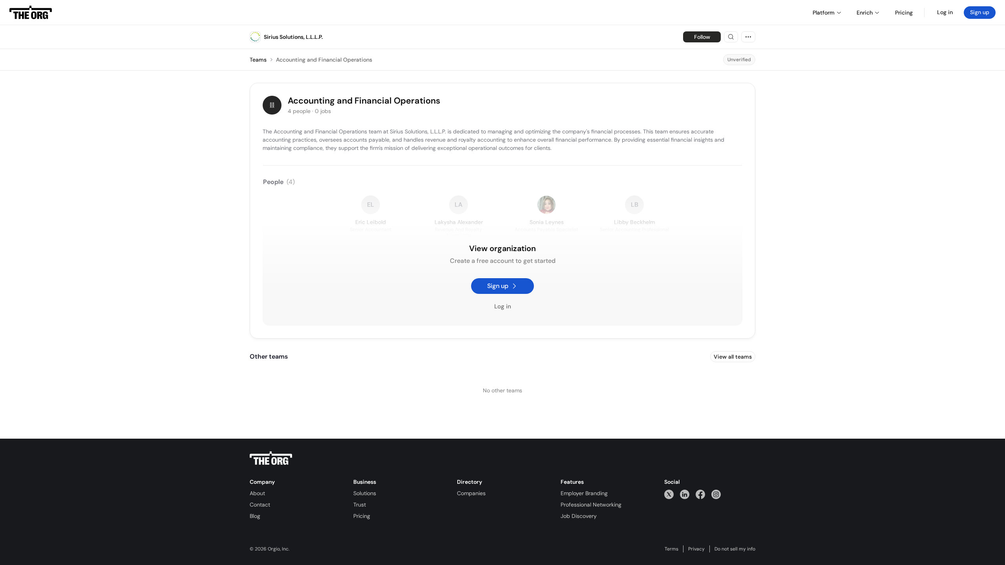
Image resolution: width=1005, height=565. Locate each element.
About (257, 493)
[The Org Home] (30, 12)
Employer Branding (584, 493)
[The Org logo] (271, 458)
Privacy (696, 549)
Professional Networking (591, 504)
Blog (255, 515)
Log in (945, 12)
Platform (824, 12)
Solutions (364, 493)
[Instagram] (716, 494)
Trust (359, 504)
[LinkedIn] (684, 494)
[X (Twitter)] (669, 494)
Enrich (865, 12)
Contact (260, 504)
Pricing (361, 515)
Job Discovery (579, 515)
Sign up (979, 12)
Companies (471, 493)
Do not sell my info (734, 549)
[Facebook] (700, 494)
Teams (258, 59)
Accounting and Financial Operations (324, 59)
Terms (671, 549)
